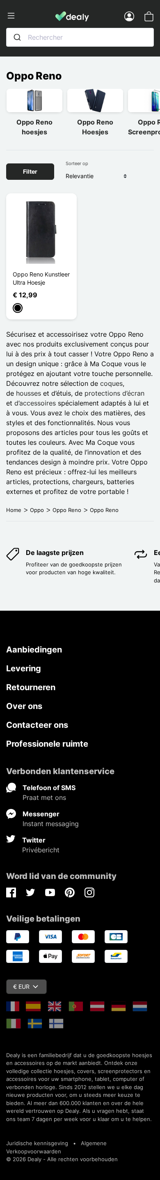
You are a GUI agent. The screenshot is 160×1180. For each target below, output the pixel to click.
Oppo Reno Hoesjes (95, 127)
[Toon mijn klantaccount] (129, 16)
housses (28, 393)
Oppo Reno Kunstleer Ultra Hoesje (41, 278)
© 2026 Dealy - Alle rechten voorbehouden (62, 1159)
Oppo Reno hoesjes (34, 127)
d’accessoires (35, 403)
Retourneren (30, 687)
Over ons (24, 706)
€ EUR (21, 986)
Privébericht (40, 850)
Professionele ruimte (47, 744)
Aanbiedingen (34, 650)
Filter (30, 171)
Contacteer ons (37, 725)
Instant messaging (51, 824)
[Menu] (30, 16)
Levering (23, 668)
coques (111, 383)
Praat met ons (44, 797)
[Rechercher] (17, 37)
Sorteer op (77, 163)
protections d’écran (114, 393)
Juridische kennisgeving (37, 1143)
